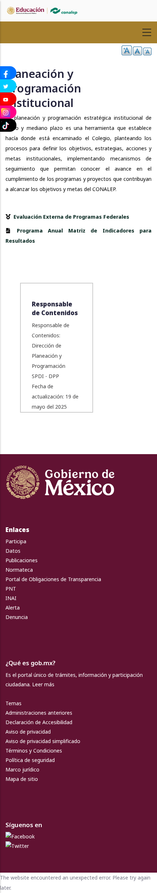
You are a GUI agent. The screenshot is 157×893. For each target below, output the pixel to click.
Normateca (19, 569)
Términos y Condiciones (33, 750)
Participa (15, 541)
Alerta (12, 607)
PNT (10, 588)
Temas (13, 703)
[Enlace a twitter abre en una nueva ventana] (17, 845)
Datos (12, 550)
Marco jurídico (22, 769)
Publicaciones (21, 560)
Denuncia (16, 617)
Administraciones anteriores (38, 712)
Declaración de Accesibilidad (38, 722)
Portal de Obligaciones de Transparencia (53, 579)
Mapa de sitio (21, 778)
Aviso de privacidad (28, 731)
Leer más (43, 684)
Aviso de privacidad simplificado (42, 741)
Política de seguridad (30, 760)
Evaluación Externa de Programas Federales (71, 216)
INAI (10, 598)
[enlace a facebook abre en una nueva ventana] (20, 836)
